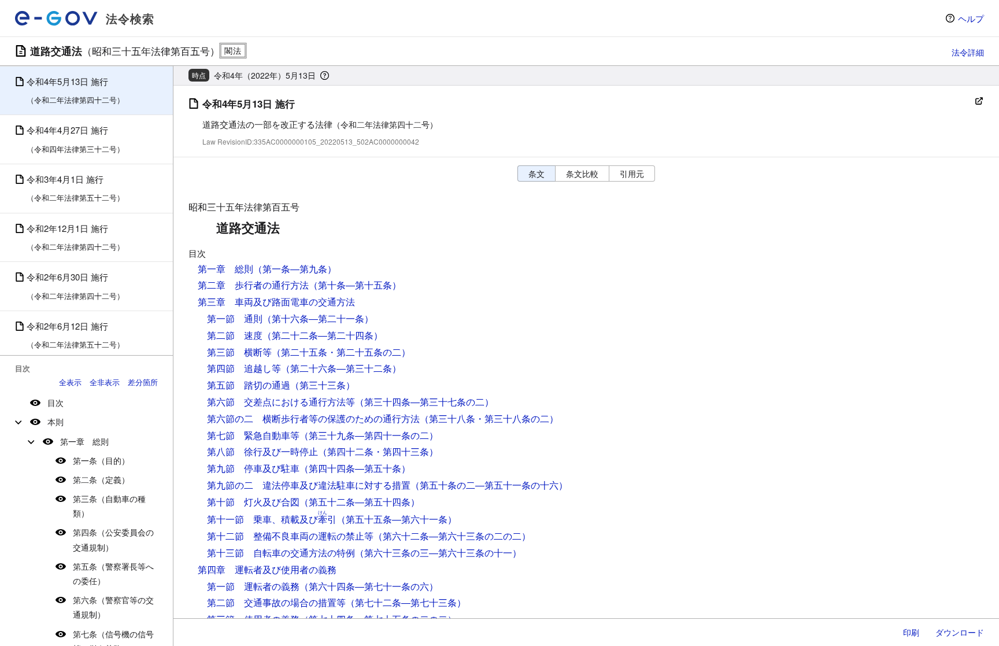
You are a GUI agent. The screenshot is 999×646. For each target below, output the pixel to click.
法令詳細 (968, 52)
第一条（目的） (101, 460)
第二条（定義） (101, 479)
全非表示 (105, 381)
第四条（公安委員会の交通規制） (113, 539)
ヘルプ (971, 18)
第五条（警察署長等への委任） (113, 573)
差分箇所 (143, 381)
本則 (55, 421)
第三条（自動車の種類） (109, 506)
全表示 (70, 381)
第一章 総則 (84, 441)
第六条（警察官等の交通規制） (113, 607)
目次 (55, 402)
